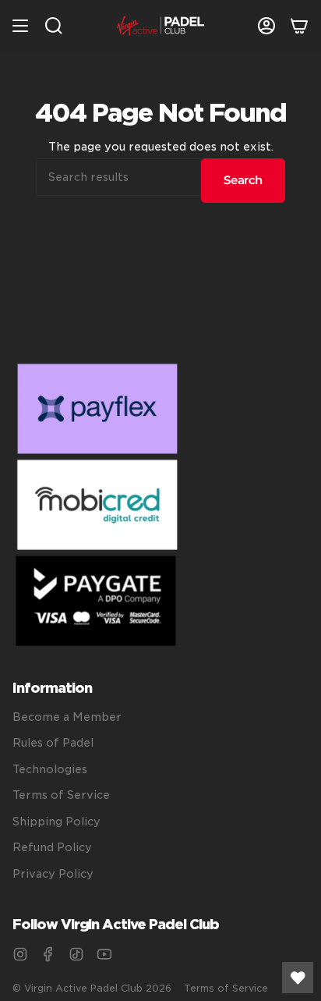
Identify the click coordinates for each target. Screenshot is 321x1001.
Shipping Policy (56, 821)
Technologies (49, 769)
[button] (53, 25)
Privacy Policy (52, 874)
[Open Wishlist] (297, 977)
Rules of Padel (52, 743)
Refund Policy (52, 847)
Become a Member (67, 717)
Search (243, 179)
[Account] (266, 25)
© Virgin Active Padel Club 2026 (91, 988)
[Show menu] (20, 25)
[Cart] (299, 25)
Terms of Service (61, 795)
